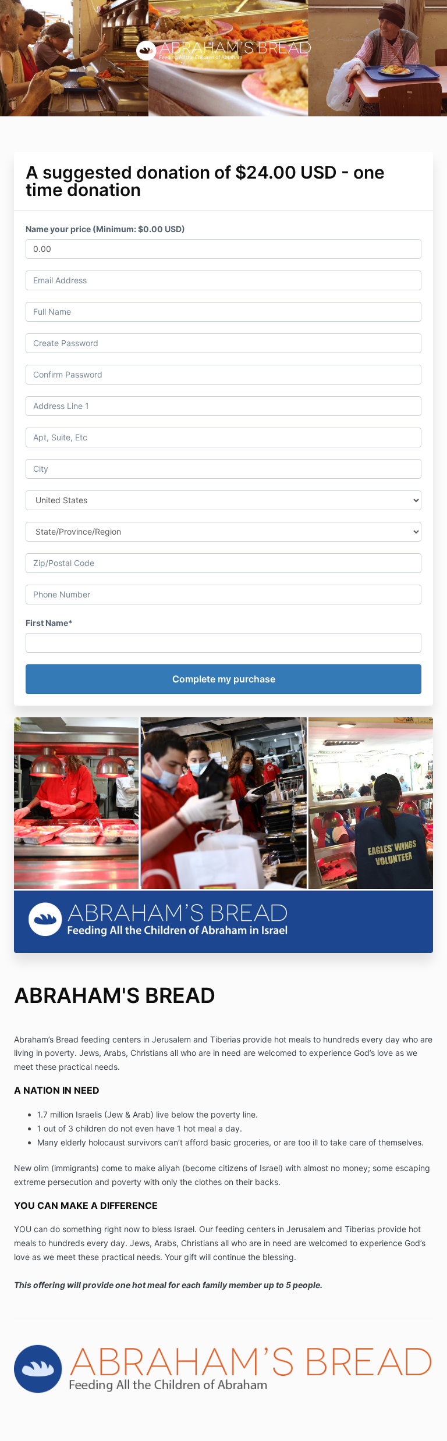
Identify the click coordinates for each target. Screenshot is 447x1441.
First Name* (49, 623)
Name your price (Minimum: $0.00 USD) (105, 229)
